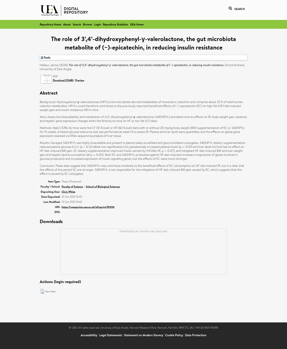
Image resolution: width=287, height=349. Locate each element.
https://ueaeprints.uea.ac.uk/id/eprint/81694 (88, 207)
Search (77, 24)
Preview (79, 80)
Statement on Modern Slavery (143, 335)
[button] (42, 291)
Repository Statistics (115, 24)
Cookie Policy (174, 335)
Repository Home (50, 24)
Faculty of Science (72, 186)
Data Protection (195, 335)
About (67, 24)
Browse (87, 24)
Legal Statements (110, 335)
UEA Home (137, 24)
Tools (46, 57)
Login (97, 24)
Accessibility (89, 335)
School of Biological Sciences (103, 186)
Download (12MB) (63, 80)
